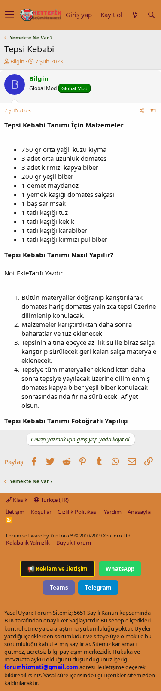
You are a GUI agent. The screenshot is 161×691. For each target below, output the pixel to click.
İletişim (15, 512)
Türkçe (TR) (54, 500)
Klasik (19, 500)
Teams (59, 587)
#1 (153, 110)
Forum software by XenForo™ (69, 535)
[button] (10, 15)
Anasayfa (139, 512)
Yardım (113, 512)
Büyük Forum (73, 542)
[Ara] (151, 15)
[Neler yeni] (135, 15)
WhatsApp (120, 569)
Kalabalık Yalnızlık (28, 542)
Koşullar (41, 512)
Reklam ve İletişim (57, 569)
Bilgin (17, 61)
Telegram (98, 587)
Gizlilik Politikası (77, 512)
